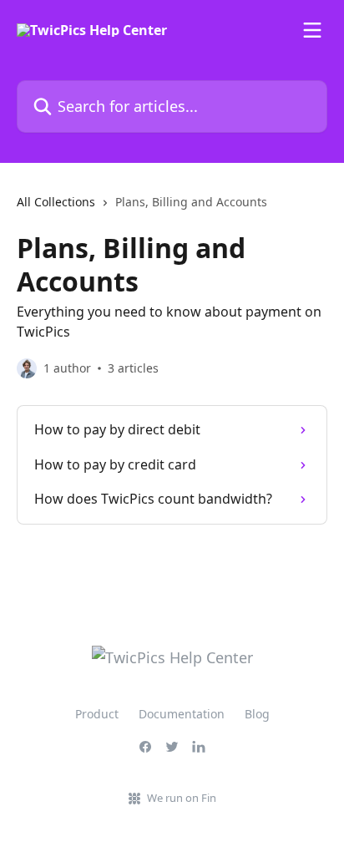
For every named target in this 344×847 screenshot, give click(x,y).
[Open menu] (312, 30)
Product (97, 714)
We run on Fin (181, 797)
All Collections (56, 202)
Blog (257, 714)
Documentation (182, 714)
